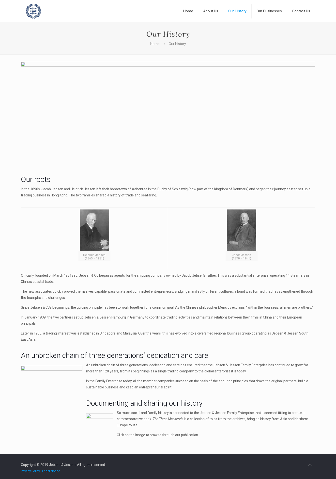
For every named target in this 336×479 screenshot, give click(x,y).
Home (188, 11)
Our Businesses (269, 11)
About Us (210, 11)
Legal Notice (51, 471)
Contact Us (301, 11)
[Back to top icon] (310, 465)
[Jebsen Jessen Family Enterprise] (33, 11)
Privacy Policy (30, 471)
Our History (237, 11)
